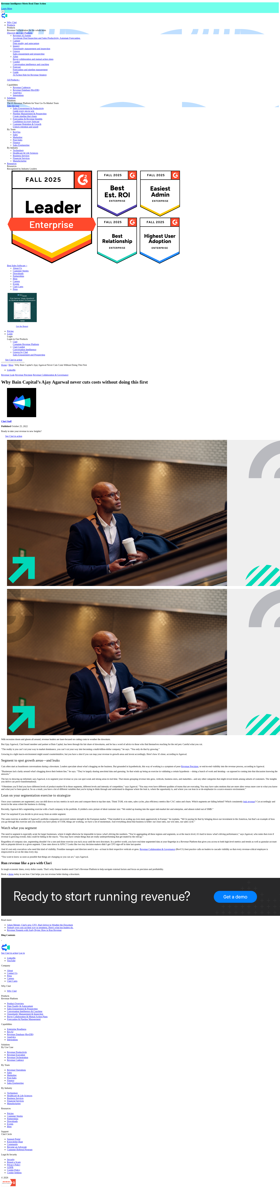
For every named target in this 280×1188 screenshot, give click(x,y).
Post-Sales (17, 140)
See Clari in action (13, 360)
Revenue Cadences (21, 87)
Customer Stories (21, 271)
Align (33, 57)
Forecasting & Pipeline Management (24, 1019)
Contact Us (12, 973)
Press (15, 289)
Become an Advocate (17, 1147)
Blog (15, 278)
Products (11, 25)
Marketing (17, 137)
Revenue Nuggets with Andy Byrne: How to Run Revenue (34, 930)
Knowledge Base (15, 1141)
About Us (17, 268)
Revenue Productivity (17, 1052)
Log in (22, 953)
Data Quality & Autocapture (20, 1006)
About (10, 970)
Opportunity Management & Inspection (25, 1014)
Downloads (18, 273)
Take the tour (13, 106)
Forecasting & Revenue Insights (27, 120)
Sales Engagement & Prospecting (22, 1008)
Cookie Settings (14, 1172)
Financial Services (21, 158)
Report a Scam (14, 1162)
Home (4, 365)
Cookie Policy (13, 1170)
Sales (15, 134)
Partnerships (18, 276)
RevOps (16, 132)
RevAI (10, 1032)
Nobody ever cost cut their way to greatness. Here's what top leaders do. (40, 927)
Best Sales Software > (17, 265)
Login (10, 334)
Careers (16, 281)
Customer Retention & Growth (27, 125)
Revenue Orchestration (17, 1057)
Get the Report (22, 326)
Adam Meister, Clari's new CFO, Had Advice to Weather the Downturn (40, 925)
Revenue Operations (16, 1070)
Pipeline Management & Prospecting (30, 115)
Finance (16, 142)
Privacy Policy (13, 1165)
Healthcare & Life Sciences (25, 153)
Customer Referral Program (19, 1149)
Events (16, 284)
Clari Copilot (24, 348)
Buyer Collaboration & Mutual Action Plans (27, 1016)
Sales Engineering (21, 145)
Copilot (31, 63)
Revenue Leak (8, 375)
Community (12, 1144)
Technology (18, 150)
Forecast (30, 68)
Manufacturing (19, 161)
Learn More (6, 8)
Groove (28, 52)
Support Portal (13, 1139)
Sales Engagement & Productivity (28, 109)
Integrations (18, 95)
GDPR (10, 1167)
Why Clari (12, 22)
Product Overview (15, 1003)
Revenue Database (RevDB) (26, 90)
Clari (26, 343)
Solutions (11, 98)
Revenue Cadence (15, 1060)
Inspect (31, 47)
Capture (26, 42)
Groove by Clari (29, 353)
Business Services (21, 155)
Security (11, 1159)
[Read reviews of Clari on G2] (8, 1185)
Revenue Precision (23, 375)
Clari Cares (18, 286)
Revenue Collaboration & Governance (50, 375)
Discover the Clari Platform (19, 33)
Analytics (17, 92)
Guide (30, 73)
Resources (11, 163)
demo (11, 874)
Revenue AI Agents (46, 36)
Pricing (10, 331)
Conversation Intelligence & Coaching (24, 1011)
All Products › (13, 80)
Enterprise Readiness (16, 1029)
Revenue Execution (16, 1055)
